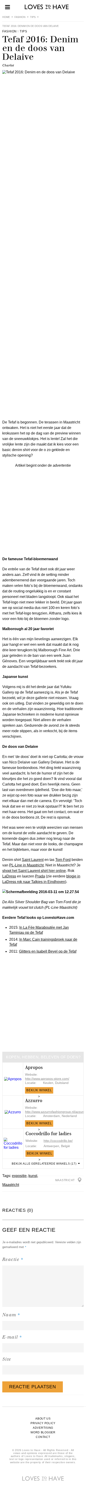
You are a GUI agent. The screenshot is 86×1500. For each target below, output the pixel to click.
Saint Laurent (33, 860)
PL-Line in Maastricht (26, 865)
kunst (32, 1176)
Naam (11, 1314)
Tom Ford (63, 860)
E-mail (12, 1337)
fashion (19, 17)
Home (6, 17)
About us (43, 1418)
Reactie (12, 1259)
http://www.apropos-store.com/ (47, 1078)
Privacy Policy (43, 1423)
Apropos (34, 1067)
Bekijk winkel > (39, 1091)
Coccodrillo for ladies (48, 1134)
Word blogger (43, 1432)
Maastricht (10, 1185)
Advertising (43, 1427)
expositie (19, 1176)
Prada (40, 876)
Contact (43, 1437)
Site (6, 1359)
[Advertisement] (43, 511)
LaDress (9, 876)
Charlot (8, 65)
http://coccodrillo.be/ (58, 1141)
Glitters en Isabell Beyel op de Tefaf (47, 951)
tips (33, 17)
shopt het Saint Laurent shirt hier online (34, 871)
